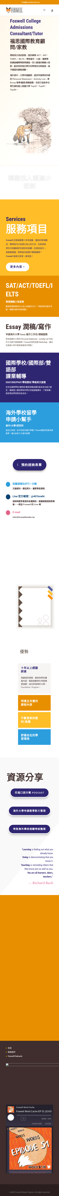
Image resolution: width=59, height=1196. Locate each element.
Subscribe (37, 1124)
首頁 (10, 1048)
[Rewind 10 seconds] (18, 1118)
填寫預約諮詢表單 (26, 99)
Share (48, 1124)
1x (23, 1119)
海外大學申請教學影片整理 (29, 810)
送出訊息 (36, 956)
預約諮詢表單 (31, 465)
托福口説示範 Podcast (29, 792)
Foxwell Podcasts (15, 1056)
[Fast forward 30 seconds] (28, 1118)
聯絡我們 (11, 1052)
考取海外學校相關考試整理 (29, 829)
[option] (29, 1153)
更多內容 (16, 266)
